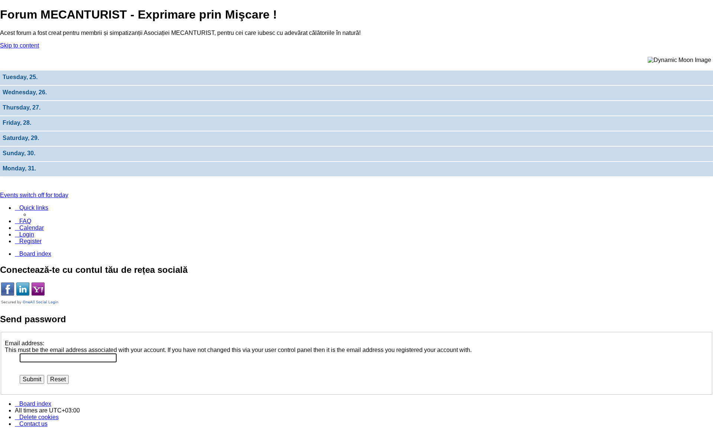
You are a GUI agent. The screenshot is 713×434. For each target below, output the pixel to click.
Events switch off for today (34, 195)
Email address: (24, 343)
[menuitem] (23, 221)
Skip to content (19, 45)
